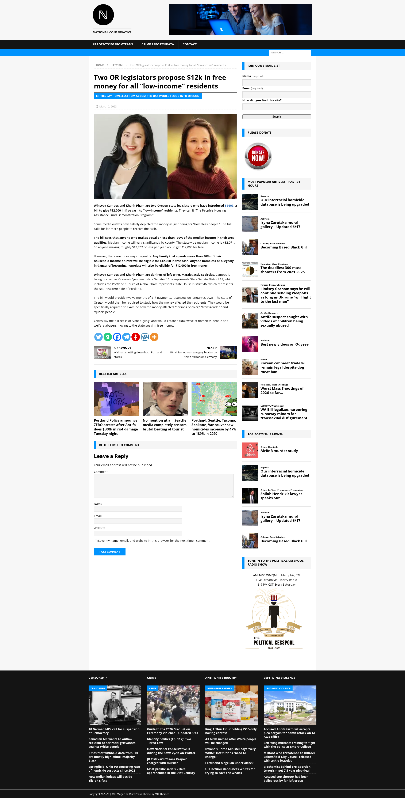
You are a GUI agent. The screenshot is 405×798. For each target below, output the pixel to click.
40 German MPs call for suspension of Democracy (114, 731)
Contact (190, 44)
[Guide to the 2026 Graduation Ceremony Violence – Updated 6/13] (173, 705)
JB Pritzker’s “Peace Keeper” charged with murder (167, 761)
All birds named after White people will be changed (230, 741)
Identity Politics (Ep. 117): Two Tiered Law (169, 741)
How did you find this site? (262, 100)
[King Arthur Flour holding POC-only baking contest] (231, 705)
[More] (154, 337)
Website (99, 528)
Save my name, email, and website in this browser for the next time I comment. (154, 541)
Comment (101, 472)
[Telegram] (126, 337)
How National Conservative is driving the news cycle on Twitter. (171, 751)
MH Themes (162, 794)
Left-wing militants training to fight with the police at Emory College (289, 745)
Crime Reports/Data (158, 44)
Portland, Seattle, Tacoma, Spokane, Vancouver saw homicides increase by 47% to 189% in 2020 (214, 427)
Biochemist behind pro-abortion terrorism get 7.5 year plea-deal (287, 768)
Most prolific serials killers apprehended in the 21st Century (171, 771)
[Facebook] (117, 337)
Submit (276, 116)
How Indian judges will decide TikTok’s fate (110, 778)
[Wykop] (145, 337)
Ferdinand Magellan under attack (229, 763)
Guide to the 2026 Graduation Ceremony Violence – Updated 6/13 (172, 731)
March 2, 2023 (108, 106)
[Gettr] (135, 337)
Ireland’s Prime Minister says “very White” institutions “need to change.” (230, 753)
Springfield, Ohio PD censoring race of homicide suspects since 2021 (114, 768)
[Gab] (108, 337)
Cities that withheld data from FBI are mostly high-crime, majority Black (113, 757)
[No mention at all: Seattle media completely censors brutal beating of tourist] (165, 399)
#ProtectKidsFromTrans (113, 44)
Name (98, 504)
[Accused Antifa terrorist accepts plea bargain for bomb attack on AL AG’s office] (290, 705)
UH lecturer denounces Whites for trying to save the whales (230, 771)
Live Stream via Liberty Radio (276, 580)
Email (98, 516)
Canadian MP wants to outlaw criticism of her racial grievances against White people (112, 743)
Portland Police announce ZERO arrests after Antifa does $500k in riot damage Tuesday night (116, 427)
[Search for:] (290, 52)
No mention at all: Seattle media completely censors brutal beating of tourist (164, 425)
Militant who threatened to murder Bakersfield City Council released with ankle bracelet (289, 757)
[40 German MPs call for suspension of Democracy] (115, 705)
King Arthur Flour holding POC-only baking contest (231, 731)
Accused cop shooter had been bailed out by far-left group (286, 778)
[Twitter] (98, 337)
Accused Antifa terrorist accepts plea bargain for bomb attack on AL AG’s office (290, 733)
